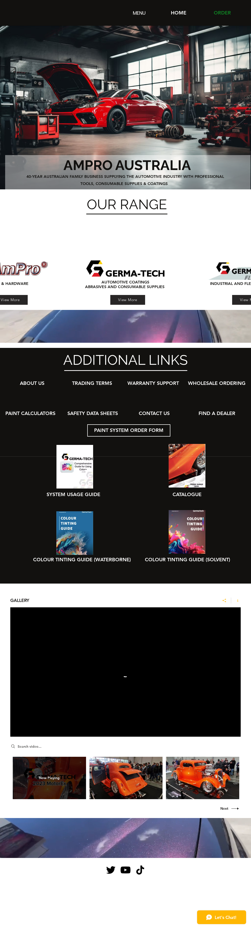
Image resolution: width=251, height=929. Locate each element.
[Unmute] (25, 730)
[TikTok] (140, 870)
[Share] (224, 600)
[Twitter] (111, 870)
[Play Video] (125, 778)
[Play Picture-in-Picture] (226, 730)
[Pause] (16, 730)
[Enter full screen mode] (234, 730)
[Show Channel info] (236, 600)
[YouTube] (125, 870)
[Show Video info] (232, 614)
